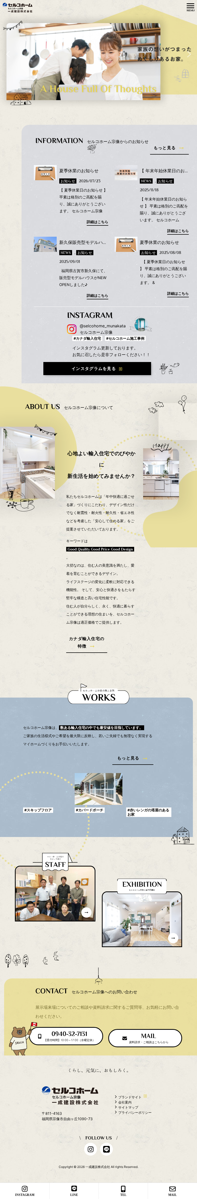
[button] (8, 54)
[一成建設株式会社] (17, 7)
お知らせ (68, 181)
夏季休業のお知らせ (78, 170)
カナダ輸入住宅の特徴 (86, 642)
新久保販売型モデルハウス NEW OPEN (99, 242)
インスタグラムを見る (94, 368)
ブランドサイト (130, 1097)
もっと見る (165, 147)
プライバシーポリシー (135, 1113)
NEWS (146, 181)
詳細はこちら (97, 222)
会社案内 (125, 1102)
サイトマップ (128, 1107)
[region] (98, 54)
